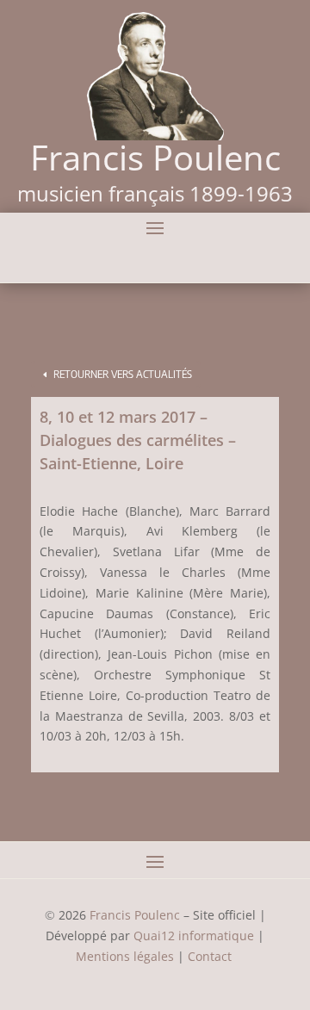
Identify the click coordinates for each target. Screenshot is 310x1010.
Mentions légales (125, 956)
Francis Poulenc (135, 915)
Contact (211, 956)
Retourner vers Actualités (122, 374)
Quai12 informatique (193, 935)
